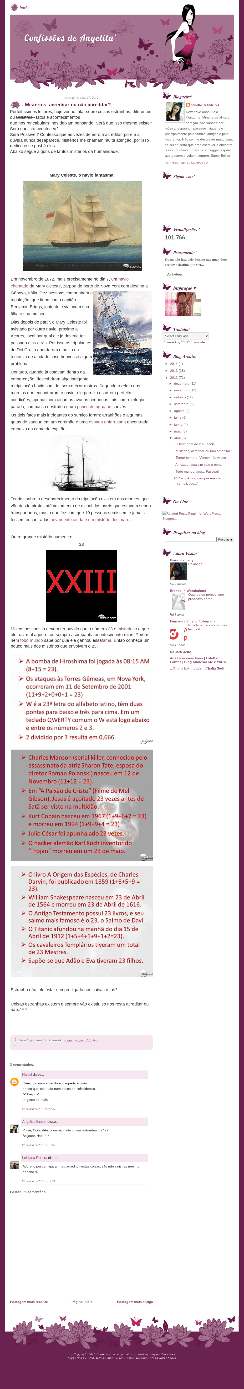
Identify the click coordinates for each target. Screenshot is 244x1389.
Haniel (27, 1074)
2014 (174, 364)
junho (178, 424)
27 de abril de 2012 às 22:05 (38, 1109)
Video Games (125, 1358)
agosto (179, 411)
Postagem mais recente (29, 1302)
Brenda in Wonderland (188, 591)
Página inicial (82, 1302)
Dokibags (195, 564)
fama (106, 640)
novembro (182, 390)
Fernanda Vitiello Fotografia (192, 621)
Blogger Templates (162, 1354)
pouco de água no (94, 406)
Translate (198, 342)
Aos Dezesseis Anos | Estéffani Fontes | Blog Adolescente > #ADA (198, 660)
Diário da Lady (181, 560)
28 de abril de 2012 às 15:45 (38, 1145)
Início (24, 7)
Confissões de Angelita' (70, 37)
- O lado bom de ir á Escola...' (195, 444)
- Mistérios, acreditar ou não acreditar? (66, 104)
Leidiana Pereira (34, 1158)
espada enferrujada (107, 422)
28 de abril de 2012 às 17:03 (38, 1181)
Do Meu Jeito (180, 652)
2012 (174, 377)
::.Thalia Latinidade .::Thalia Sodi (197, 668)
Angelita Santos (34, 1121)
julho (178, 417)
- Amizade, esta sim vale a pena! (198, 464)
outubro (180, 397)
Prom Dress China (100, 1358)
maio (178, 431)
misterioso (127, 629)
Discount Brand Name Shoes (156, 1358)
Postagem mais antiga (135, 1302)
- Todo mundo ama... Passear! (196, 471)
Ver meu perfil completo (186, 162)
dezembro (182, 383)
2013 (174, 371)
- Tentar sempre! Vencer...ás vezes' (200, 457)
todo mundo (31, 640)
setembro (181, 404)
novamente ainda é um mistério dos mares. (92, 519)
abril (178, 438)
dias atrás (37, 342)
